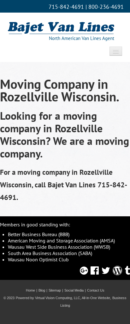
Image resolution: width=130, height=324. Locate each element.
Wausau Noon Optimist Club (38, 259)
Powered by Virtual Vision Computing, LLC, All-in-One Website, (63, 298)
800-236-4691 (106, 6)
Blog (41, 290)
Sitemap (55, 290)
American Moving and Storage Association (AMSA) (61, 240)
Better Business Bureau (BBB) (38, 234)
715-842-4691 (66, 6)
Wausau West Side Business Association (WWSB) (59, 247)
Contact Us (95, 290)
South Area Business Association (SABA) (50, 253)
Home (30, 290)
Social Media (74, 290)
